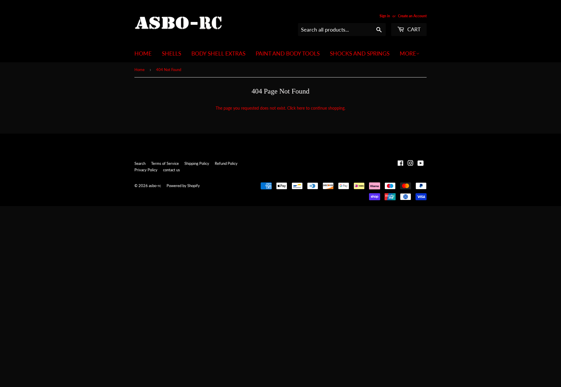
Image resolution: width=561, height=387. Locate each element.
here (301, 108)
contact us (171, 169)
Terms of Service (165, 163)
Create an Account (412, 16)
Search (140, 163)
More (408, 53)
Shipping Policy (196, 163)
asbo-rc (155, 185)
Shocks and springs (359, 53)
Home (143, 53)
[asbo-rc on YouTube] (421, 163)
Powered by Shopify (183, 185)
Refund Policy (226, 163)
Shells (171, 53)
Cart (413, 29)
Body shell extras (218, 53)
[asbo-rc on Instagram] (410, 163)
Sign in (385, 16)
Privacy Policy (145, 169)
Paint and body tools (288, 53)
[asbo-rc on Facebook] (400, 163)
